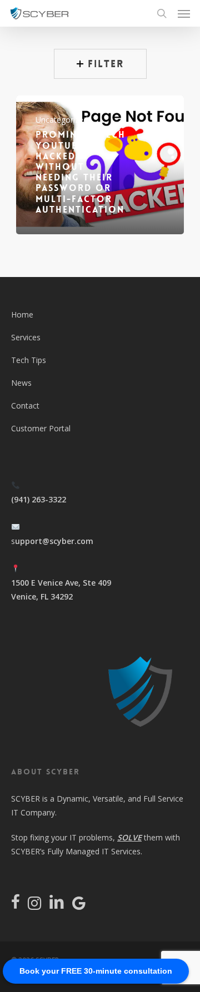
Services (26, 337)
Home (22, 314)
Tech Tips (28, 360)
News (21, 382)
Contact (25, 405)
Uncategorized (62, 119)
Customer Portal (41, 428)
